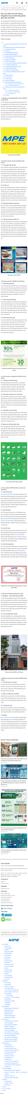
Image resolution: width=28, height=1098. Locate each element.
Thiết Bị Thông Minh (6, 1068)
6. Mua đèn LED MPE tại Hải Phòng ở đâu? (13, 82)
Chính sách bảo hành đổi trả (6, 897)
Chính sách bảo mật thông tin (7, 902)
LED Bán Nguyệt (8, 948)
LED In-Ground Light (9, 964)
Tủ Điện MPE (7, 1002)
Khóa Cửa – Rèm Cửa (9, 1075)
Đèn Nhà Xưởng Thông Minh (11, 1039)
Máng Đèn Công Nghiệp (10, 1017)
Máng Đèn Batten (8, 1013)
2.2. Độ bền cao (7, 50)
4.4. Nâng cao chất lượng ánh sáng (12, 70)
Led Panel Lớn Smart (9, 1055)
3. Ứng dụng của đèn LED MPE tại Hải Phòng (13, 56)
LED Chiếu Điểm (8, 953)
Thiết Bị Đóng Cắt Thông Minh (11, 1021)
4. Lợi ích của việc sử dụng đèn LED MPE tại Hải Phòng (16, 63)
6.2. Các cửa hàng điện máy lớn (13, 85)
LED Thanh (7, 979)
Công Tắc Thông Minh (10, 1030)
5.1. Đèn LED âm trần (9, 75)
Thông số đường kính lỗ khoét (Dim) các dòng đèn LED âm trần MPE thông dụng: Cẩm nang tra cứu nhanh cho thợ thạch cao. (13, 782)
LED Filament (7, 957)
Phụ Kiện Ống (10, 995)
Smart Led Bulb (8, 1044)
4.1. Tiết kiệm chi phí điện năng (11, 64)
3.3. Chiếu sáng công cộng (10, 61)
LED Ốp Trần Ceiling (9, 966)
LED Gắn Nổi (7, 959)
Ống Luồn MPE (8, 993)
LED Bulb (7, 949)
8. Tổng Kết (7, 95)
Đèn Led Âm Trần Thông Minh (11, 1032)
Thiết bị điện (5, 980)
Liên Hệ (4, 1090)
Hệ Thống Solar (8, 1081)
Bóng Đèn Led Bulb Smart (10, 1028)
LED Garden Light (8, 960)
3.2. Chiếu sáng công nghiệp (10, 59)
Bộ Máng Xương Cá (9, 1010)
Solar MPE (4, 1079)
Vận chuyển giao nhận (5, 899)
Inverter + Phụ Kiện (9, 1083)
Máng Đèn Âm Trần (9, 1011)
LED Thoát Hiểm (8, 975)
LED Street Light (8, 971)
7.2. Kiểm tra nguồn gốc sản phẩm (13, 91)
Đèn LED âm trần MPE (6, 494)
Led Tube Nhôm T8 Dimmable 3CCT (13, 1064)
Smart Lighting (5, 1043)
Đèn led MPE (5, 944)
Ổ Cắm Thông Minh (9, 1022)
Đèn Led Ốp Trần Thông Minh (11, 1037)
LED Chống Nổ (8, 955)
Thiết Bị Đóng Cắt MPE (10, 1001)
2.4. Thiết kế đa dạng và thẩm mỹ (10, 54)
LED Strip (7, 973)
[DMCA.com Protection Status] (6, 919)
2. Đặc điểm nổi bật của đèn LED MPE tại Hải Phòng (14, 47)
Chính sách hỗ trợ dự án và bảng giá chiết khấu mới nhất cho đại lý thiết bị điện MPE (14, 828)
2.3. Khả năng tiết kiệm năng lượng (11, 52)
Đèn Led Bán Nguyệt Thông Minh (12, 1033)
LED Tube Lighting (9, 977)
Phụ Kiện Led (7, 1066)
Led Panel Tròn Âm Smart (10, 1048)
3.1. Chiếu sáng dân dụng (9, 57)
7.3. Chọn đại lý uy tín (11, 93)
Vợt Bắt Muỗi (7, 1004)
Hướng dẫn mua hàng (5, 888)
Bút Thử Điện (7, 982)
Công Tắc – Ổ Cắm (9, 986)
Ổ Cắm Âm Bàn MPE (9, 988)
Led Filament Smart (9, 1046)
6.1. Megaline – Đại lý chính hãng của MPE (15, 83)
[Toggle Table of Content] (2, 42)
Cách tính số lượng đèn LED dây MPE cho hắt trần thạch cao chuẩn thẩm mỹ (13, 850)
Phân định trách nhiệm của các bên (8, 895)
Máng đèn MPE (5, 1006)
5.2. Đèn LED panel (8, 76)
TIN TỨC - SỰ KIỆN (10, 8)
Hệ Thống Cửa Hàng (5, 883)
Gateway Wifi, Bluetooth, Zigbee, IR (12, 1070)
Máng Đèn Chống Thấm (10, 1015)
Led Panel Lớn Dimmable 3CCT (12, 1063)
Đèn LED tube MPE (19, 534)
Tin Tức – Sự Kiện (6, 1088)
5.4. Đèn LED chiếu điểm (9, 80)
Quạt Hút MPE (8, 999)
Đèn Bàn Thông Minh (9, 1026)
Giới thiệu (3, 881)
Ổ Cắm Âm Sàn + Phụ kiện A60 (11, 990)
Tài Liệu (4, 1086)
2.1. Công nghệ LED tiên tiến (9, 49)
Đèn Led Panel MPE (9, 951)
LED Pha (6, 968)
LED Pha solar (8, 1085)
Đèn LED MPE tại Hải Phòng (8, 717)
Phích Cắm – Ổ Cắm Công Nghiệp (12, 997)
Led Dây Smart (8, 1059)
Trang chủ (3, 8)
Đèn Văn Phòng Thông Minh (11, 1041)
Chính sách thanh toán (5, 900)
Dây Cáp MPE (8, 984)
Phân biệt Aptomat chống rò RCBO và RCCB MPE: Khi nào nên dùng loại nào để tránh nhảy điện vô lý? (14, 759)
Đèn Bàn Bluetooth (9, 1057)
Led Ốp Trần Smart (9, 1054)
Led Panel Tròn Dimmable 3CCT (12, 1050)
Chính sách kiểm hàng (5, 893)
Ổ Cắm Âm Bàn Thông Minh (11, 1024)
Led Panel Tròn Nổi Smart (10, 1052)
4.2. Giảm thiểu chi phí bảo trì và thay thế (13, 66)
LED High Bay (7, 962)
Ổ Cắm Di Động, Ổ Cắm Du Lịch (11, 991)
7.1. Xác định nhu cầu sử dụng (13, 90)
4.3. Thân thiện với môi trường (11, 68)
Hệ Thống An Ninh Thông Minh (11, 1077)
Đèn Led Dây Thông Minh (10, 1035)
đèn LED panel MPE (8, 520)
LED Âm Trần (7, 946)
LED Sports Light (8, 970)
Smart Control (5, 1019)
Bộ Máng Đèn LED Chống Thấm (12, 1008)
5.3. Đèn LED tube (8, 78)
